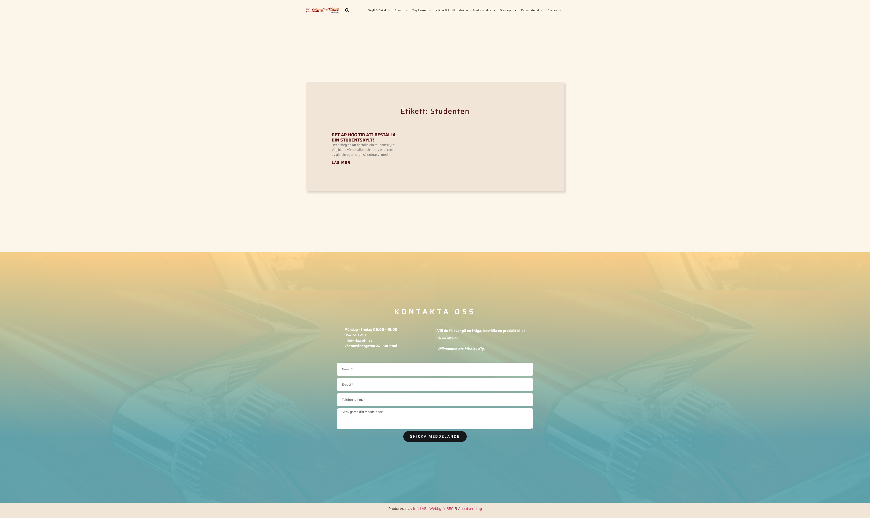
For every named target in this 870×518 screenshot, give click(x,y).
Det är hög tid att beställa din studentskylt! (364, 137)
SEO (450, 508)
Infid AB (420, 508)
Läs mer (341, 162)
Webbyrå (437, 508)
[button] (347, 10)
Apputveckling (470, 508)
